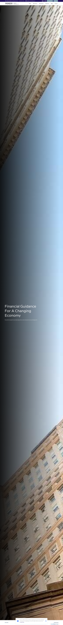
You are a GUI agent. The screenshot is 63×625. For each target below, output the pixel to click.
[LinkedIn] (43, 1)
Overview (6, 622)
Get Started (56, 622)
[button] (30, 3)
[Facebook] (45, 1)
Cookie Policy (22, 622)
